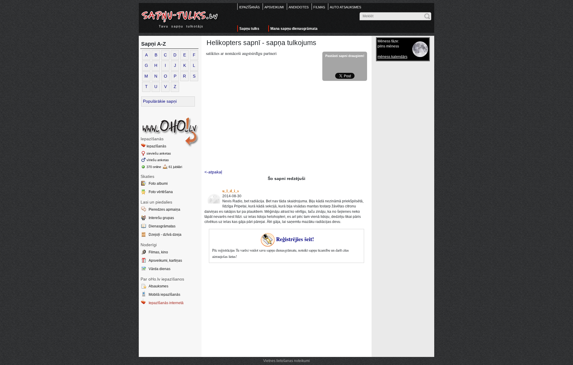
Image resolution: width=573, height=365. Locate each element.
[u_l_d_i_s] (212, 196)
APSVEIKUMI (274, 7)
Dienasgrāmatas (162, 226)
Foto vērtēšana (161, 192)
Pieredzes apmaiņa (164, 209)
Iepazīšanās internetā (166, 303)
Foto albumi (158, 183)
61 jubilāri (175, 167)
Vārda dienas (159, 269)
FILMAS (319, 7)
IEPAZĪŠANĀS (249, 7)
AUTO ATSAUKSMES (345, 7)
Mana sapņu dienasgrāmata (294, 29)
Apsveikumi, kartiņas (165, 260)
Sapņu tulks (249, 29)
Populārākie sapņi (160, 101)
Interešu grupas (161, 218)
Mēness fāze (388, 41)
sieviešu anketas (159, 153)
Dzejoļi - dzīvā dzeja (165, 234)
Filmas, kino (158, 252)
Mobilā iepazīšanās (164, 294)
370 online (154, 167)
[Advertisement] (286, 125)
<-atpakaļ (213, 172)
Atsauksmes (158, 286)
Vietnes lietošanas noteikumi (286, 361)
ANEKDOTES (299, 7)
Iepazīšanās (156, 146)
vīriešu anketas (158, 160)
